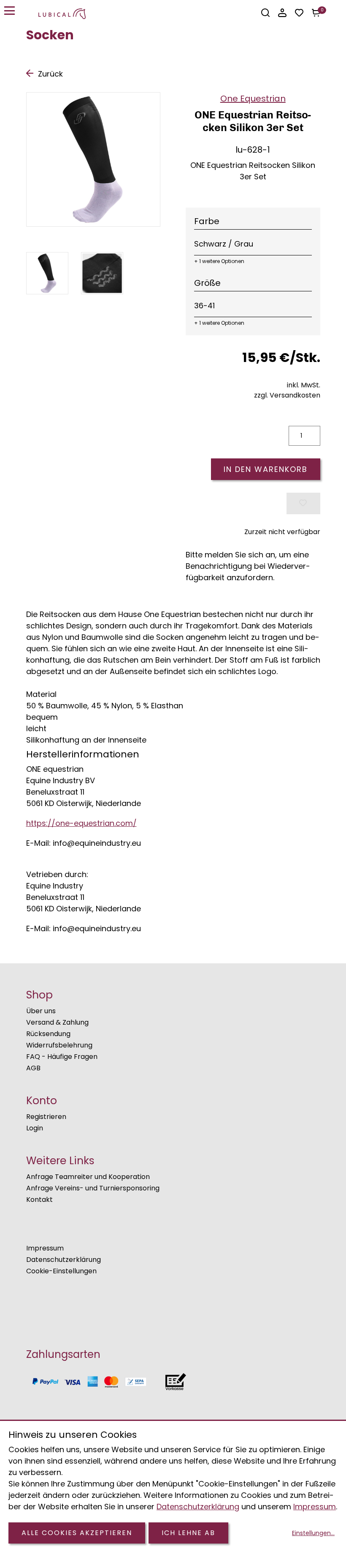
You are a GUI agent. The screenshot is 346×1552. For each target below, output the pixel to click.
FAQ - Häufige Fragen (61, 1056)
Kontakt (39, 1199)
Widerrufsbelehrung (59, 1045)
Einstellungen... (313, 1533)
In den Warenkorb (266, 469)
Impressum (45, 1248)
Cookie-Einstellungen (61, 1271)
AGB (33, 1068)
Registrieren (46, 1116)
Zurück (50, 74)
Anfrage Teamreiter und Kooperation (88, 1177)
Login (34, 1128)
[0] (316, 12)
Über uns (41, 1011)
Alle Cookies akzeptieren (77, 1533)
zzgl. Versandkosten (287, 395)
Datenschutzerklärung (63, 1259)
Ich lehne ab (188, 1533)
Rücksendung (48, 1034)
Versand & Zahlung (57, 1022)
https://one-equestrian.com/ (81, 823)
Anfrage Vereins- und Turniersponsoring (92, 1188)
